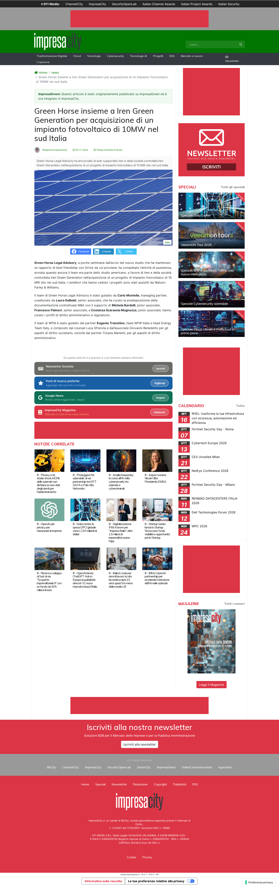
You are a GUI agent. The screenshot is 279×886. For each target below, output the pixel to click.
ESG (172, 56)
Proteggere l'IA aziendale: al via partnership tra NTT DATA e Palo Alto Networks (84, 481)
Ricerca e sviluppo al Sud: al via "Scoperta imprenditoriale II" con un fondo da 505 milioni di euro (49, 581)
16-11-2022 (81, 149)
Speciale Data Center (196, 215)
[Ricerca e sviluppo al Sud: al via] (49, 558)
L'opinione (43, 62)
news (55, 72)
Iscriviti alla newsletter (140, 744)
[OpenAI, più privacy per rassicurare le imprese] (49, 509)
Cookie (131, 857)
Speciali (100, 784)
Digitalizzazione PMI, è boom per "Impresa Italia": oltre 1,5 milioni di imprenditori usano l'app (120, 532)
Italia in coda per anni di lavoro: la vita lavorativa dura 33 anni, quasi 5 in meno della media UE (121, 580)
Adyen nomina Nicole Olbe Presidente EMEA (155, 478)
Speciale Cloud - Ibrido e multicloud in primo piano (207, 331)
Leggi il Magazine (211, 685)
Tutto (240, 406)
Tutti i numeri (234, 603)
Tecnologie (94, 56)
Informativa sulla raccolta (103, 881)
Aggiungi (159, 383)
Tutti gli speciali (233, 187)
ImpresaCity (97, 4)
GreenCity (144, 767)
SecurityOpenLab (124, 4)
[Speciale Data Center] (211, 206)
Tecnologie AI (138, 56)
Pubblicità (179, 784)
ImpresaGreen (166, 767)
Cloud (77, 56)
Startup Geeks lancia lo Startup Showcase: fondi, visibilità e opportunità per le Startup (157, 530)
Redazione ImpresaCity (54, 149)
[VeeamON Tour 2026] (211, 235)
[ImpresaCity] (57, 41)
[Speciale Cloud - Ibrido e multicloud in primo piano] (211, 323)
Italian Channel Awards (159, 4)
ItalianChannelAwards (197, 767)
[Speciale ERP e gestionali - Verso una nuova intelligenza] (211, 264)
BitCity (51, 767)
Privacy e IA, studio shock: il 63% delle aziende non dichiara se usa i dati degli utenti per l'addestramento (48, 483)
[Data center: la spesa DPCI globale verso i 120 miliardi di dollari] (85, 509)
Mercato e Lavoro (192, 56)
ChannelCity (74, 4)
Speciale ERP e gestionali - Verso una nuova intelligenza (207, 272)
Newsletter (232, 61)
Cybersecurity (115, 56)
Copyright (160, 784)
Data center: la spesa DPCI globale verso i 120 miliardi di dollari (85, 529)
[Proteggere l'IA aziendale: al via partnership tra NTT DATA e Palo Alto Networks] (85, 460)
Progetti (158, 56)
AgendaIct (225, 767)
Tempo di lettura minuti (109, 149)
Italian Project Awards (196, 4)
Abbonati (159, 412)
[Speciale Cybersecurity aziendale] (211, 294)
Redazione (140, 784)
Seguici (160, 397)
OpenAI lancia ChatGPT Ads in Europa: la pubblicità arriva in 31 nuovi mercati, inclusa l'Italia (85, 580)
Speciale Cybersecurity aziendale (204, 303)
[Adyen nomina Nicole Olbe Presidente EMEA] (157, 460)
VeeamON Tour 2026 (196, 245)
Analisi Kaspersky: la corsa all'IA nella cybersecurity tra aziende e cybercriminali (121, 481)
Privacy (147, 857)
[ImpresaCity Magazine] (212, 641)
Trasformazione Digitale (52, 56)
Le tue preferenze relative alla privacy (156, 881)
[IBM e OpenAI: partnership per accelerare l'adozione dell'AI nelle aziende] (157, 558)
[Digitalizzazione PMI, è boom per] (121, 509)
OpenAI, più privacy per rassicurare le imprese (49, 527)
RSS (195, 784)
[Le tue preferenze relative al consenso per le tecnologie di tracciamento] (259, 882)
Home (42, 72)
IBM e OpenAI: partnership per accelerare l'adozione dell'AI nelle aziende (157, 578)
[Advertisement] (139, 705)
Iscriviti (160, 368)
